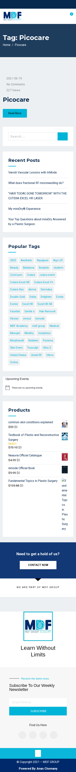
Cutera (31, 275)
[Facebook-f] (22, 735)
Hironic (14, 318)
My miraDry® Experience (24, 209)
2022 (13, 260)
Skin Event (16, 347)
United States (18, 355)
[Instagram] (33, 735)
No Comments (15, 84)
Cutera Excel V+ (43, 282)
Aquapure (43, 260)
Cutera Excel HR (20, 282)
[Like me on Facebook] (30, 4)
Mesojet (15, 333)
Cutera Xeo (17, 289)
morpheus (44, 333)
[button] (38, 753)
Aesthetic (26, 260)
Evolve (14, 304)
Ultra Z (47, 347)
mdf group (38, 326)
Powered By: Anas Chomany (38, 768)
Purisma (48, 340)
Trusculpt (32, 347)
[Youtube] (54, 735)
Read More (14, 113)
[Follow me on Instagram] (44, 4)
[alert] (27, 387)
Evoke (59, 296)
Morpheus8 (17, 340)
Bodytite (44, 267)
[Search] (63, 136)
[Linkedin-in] (43, 735)
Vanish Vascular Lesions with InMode (32, 172)
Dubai (33, 296)
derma (32, 289)
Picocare (16, 99)
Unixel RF (36, 355)
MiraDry (29, 333)
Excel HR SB (45, 304)
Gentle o (30, 311)
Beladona (28, 267)
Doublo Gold (17, 296)
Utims (49, 355)
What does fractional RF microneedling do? (36, 183)
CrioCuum (16, 275)
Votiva (14, 362)
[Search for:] (38, 136)
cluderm (58, 267)
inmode (39, 318)
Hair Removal (47, 311)
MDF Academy (19, 326)
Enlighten (46, 296)
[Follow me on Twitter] (35, 4)
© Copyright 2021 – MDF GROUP (38, 762)
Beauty (14, 267)
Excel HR (28, 304)
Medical (54, 326)
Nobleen (33, 340)
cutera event (47, 275)
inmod (27, 318)
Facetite (15, 311)
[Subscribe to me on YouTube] (39, 4)
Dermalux (46, 289)
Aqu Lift (58, 260)
